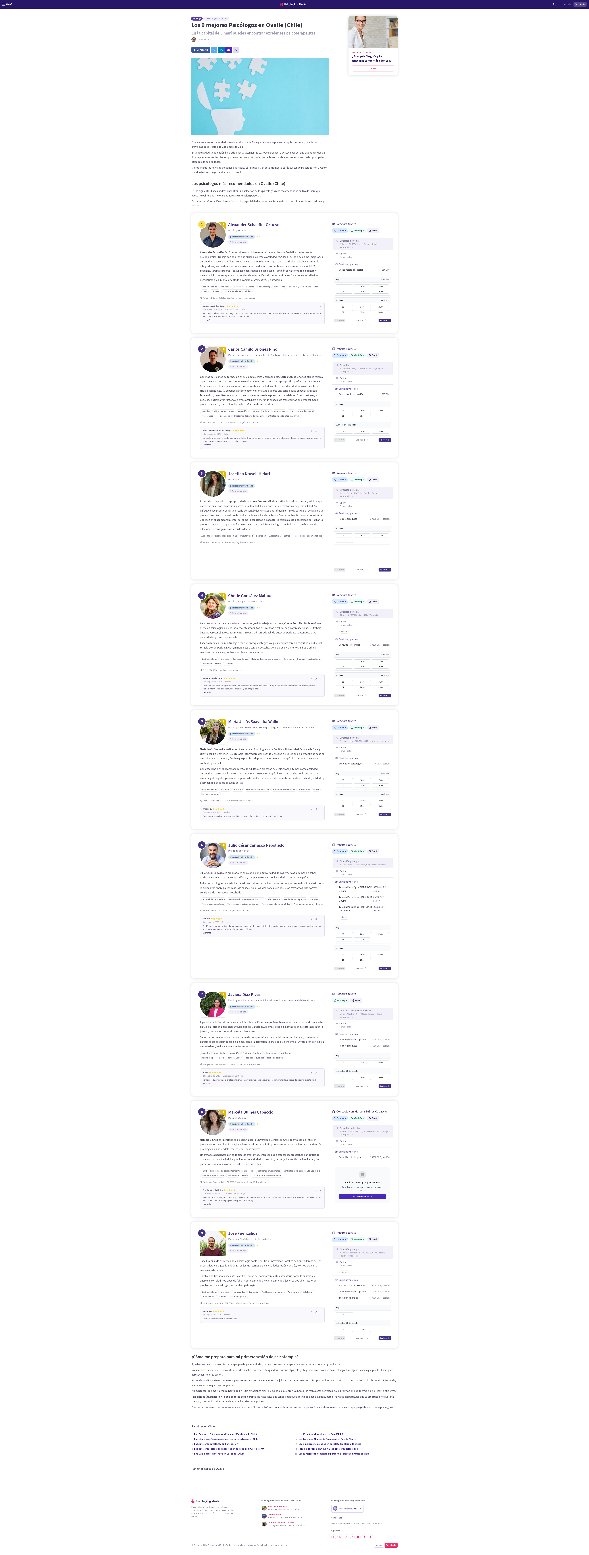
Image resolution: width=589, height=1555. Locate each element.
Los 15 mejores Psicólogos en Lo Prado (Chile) (219, 1453)
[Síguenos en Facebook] (333, 1536)
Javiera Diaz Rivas (244, 994)
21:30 (380, 535)
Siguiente (383, 320)
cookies (283, 1545)
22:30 (344, 540)
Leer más (207, 320)
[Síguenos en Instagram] (352, 1536)
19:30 (344, 535)
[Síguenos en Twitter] (339, 1536)
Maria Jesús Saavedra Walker (254, 722)
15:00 (380, 286)
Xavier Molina (204, 39)
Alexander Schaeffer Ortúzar (254, 225)
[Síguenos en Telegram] (364, 1536)
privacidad (272, 1545)
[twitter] (214, 50)
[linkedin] (221, 50)
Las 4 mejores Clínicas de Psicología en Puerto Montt (327, 1439)
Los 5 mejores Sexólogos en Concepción (216, 1444)
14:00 (362, 286)
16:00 (344, 291)
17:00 (380, 411)
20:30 (362, 535)
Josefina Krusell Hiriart (249, 474)
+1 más (344, 917)
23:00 (362, 939)
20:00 (380, 291)
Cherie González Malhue (250, 596)
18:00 (344, 416)
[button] (344, 632)
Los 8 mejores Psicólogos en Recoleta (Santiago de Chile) (329, 1444)
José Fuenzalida (243, 1233)
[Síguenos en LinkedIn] (346, 1536)
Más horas (385, 279)
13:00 (344, 286)
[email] (228, 50)
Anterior (341, 320)
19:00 (362, 291)
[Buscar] (555, 4)
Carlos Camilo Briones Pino (252, 349)
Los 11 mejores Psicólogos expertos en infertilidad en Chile (226, 1439)
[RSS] (370, 1536)
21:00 (380, 687)
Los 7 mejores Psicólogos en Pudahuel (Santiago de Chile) (225, 1434)
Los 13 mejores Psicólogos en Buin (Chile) (320, 1434)
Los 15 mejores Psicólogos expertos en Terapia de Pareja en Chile (333, 1453)
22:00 (344, 939)
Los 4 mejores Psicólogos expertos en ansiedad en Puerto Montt (229, 1449)
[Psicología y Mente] (293, 4)
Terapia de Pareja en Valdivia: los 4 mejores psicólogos (328, 1449)
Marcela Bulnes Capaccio (250, 1112)
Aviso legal (262, 1545)
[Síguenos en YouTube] (358, 1536)
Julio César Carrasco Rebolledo (256, 845)
